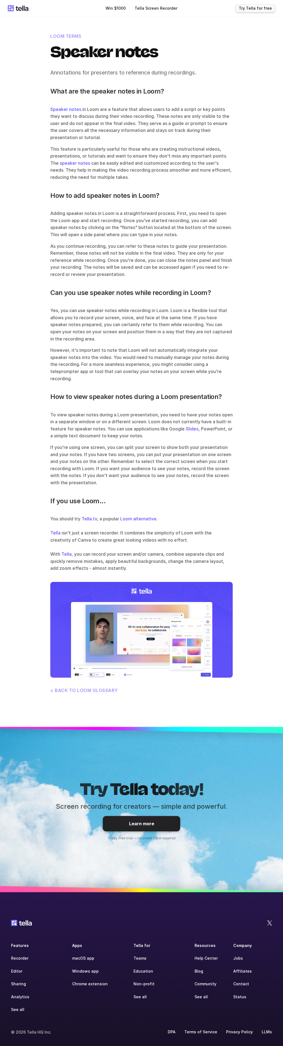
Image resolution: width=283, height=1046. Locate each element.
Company (242, 945)
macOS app (83, 958)
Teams (139, 958)
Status (239, 996)
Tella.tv (89, 518)
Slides (192, 429)
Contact (241, 983)
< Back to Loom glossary (84, 690)
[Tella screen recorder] (141, 630)
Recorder (19, 958)
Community (205, 983)
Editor (16, 971)
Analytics (20, 996)
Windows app (85, 971)
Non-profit (143, 983)
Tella (55, 533)
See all (17, 1009)
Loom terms (65, 36)
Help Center (206, 958)
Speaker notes (65, 109)
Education (143, 971)
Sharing (18, 983)
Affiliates (242, 971)
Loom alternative (138, 518)
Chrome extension (90, 983)
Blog (199, 971)
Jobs (238, 958)
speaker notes (75, 163)
